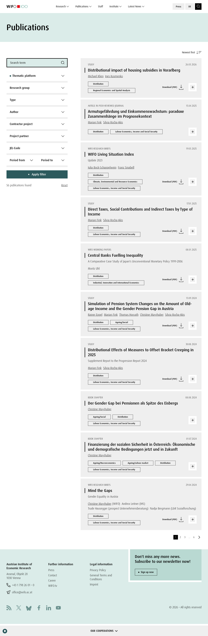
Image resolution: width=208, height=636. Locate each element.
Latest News (134, 6)
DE (189, 6)
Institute (114, 6)
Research (61, 6)
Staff (100, 6)
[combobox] (37, 76)
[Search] (198, 6)
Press (178, 6)
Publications (81, 6)
